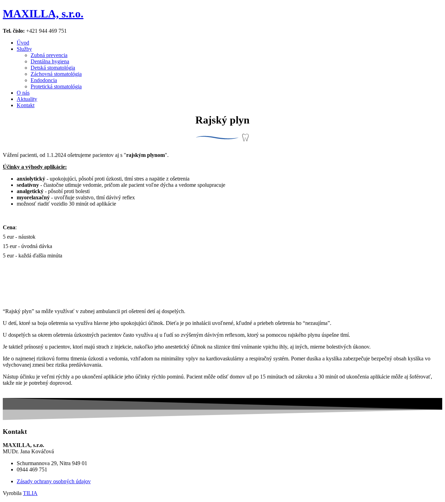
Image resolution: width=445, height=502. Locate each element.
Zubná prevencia (49, 55)
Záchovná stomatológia (56, 74)
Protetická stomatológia (56, 86)
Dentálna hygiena (50, 61)
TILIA (30, 493)
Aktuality (27, 99)
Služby (24, 49)
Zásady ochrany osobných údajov (54, 481)
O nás (23, 93)
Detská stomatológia (53, 68)
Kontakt (25, 105)
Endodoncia (44, 80)
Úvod (23, 43)
